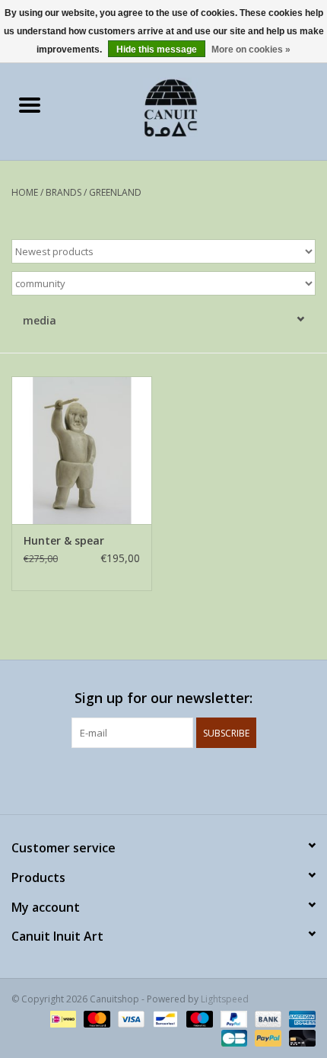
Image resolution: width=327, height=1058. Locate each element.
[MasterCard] (95, 1018)
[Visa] (130, 1018)
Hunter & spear (64, 540)
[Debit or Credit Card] (300, 1037)
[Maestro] (198, 1018)
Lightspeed (225, 998)
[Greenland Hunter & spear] (81, 450)
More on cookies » (250, 49)
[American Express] (300, 1018)
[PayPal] (232, 1018)
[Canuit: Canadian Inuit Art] (193, 106)
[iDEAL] (61, 1018)
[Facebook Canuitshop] (150, 779)
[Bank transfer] (266, 1018)
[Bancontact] (163, 1018)
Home (24, 192)
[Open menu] (29, 104)
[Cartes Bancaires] (232, 1037)
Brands (63, 192)
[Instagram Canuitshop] (177, 779)
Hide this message (156, 49)
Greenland (115, 192)
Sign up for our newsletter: (163, 698)
